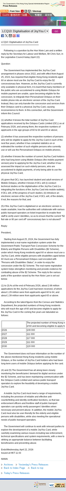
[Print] (18, 35)
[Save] (14, 35)
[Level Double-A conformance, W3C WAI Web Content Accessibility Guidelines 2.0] (57, 485)
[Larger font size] (25, 11)
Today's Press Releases (17, 473)
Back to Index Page (14, 468)
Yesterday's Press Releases (33, 464)
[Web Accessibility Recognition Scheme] (40, 484)
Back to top (37, 468)
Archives (8, 464)
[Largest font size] (29, 11)
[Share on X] (6, 35)
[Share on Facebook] (2, 35)
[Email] (10, 35)
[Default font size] (22, 11)
